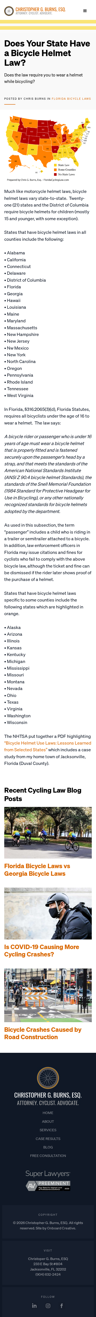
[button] (85, 11)
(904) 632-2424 (48, 1274)
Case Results (48, 1138)
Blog (48, 1147)
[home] (35, 11)
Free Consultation (48, 1155)
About (48, 1121)
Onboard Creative (61, 1228)
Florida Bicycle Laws (71, 98)
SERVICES (48, 1130)
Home (48, 1112)
